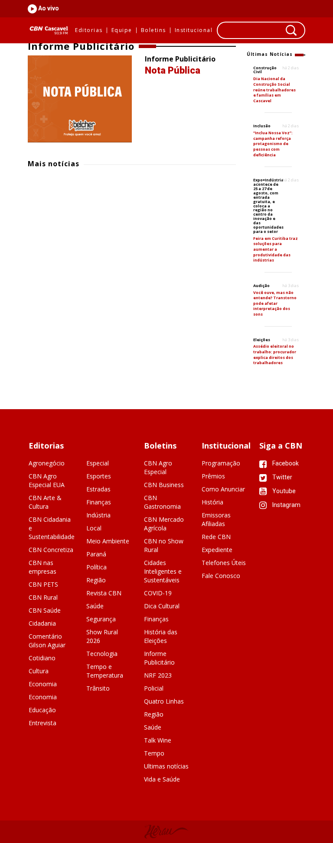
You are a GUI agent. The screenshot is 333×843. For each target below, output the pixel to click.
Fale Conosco (221, 576)
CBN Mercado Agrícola (164, 523)
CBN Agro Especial (158, 467)
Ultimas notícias (166, 766)
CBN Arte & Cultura (45, 502)
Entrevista (42, 723)
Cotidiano (42, 658)
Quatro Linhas (164, 701)
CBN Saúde (45, 610)
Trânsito (98, 688)
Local (93, 528)
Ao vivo (48, 8)
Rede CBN (216, 537)
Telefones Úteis (224, 563)
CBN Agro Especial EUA (47, 480)
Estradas (98, 489)
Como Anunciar (223, 489)
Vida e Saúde (162, 779)
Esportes (98, 476)
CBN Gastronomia (162, 502)
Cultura (39, 671)
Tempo (154, 753)
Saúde (95, 606)
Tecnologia (102, 653)
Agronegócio (47, 463)
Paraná (96, 554)
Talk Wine (157, 740)
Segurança (101, 619)
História (212, 502)
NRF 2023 (158, 675)
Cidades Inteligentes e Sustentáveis (163, 571)
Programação (221, 463)
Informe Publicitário (159, 657)
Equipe (121, 30)
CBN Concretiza (51, 550)
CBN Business (164, 485)
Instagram (285, 504)
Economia (43, 684)
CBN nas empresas (42, 567)
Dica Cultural (162, 606)
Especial (97, 463)
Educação (42, 710)
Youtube (283, 491)
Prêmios (213, 476)
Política (96, 567)
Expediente (217, 550)
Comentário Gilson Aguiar (47, 640)
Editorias (89, 30)
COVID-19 (158, 593)
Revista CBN (103, 593)
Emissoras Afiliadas (216, 519)
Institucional (194, 30)
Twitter (281, 477)
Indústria (98, 515)
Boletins (153, 30)
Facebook (285, 463)
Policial (153, 688)
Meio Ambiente (107, 541)
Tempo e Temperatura (104, 670)
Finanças (98, 502)
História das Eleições (160, 636)
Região (96, 580)
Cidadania (42, 623)
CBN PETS (43, 584)
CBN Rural (43, 597)
